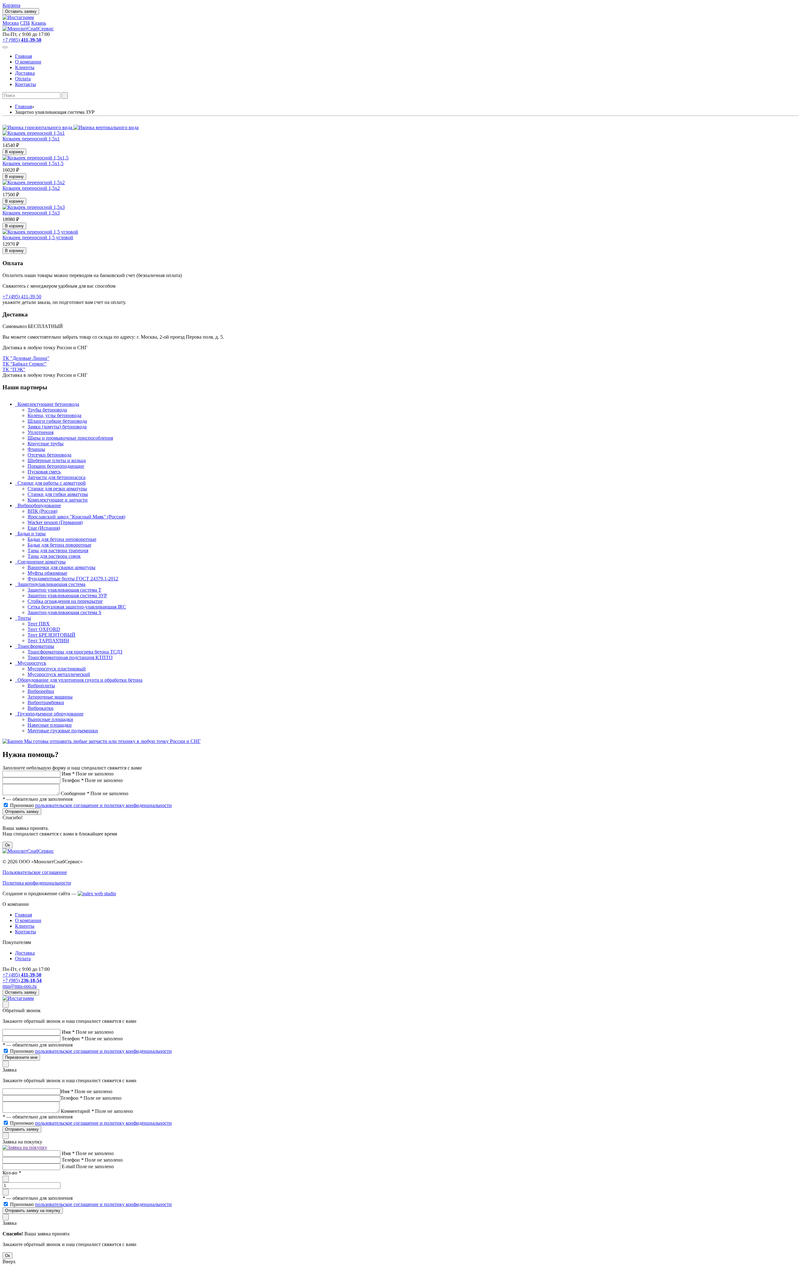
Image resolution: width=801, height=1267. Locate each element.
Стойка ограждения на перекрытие (65, 601)
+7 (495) (22, 974)
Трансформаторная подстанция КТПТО (70, 657)
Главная (23, 56)
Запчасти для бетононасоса (56, 477)
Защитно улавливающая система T (64, 590)
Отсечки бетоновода (49, 454)
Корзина (11, 5)
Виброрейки (41, 691)
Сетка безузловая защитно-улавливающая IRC (77, 606)
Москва (11, 23)
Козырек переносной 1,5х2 (31, 188)
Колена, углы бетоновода (54, 415)
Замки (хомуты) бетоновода (57, 426)
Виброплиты (41, 685)
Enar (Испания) (44, 528)
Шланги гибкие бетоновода (57, 421)
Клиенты (24, 67)
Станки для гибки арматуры (58, 494)
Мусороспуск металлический (59, 674)
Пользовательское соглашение (35, 872)
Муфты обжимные (47, 573)
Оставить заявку (21, 11)
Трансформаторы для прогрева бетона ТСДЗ (75, 651)
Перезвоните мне (21, 1057)
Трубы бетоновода (47, 409)
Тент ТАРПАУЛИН (48, 640)
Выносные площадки (50, 719)
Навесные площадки (50, 725)
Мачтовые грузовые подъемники (63, 730)
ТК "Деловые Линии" (26, 358)
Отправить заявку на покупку (32, 1210)
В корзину (14, 151)
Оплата (23, 78)
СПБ (25, 23)
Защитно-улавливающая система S (64, 612)
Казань (38, 23)
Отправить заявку (22, 811)
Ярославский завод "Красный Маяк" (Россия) (76, 516)
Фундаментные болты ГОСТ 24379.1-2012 (73, 578)
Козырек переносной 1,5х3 (31, 212)
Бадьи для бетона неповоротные (62, 539)
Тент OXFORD (44, 629)
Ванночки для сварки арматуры (61, 567)
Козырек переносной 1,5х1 (31, 138)
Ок (7, 845)
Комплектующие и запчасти (58, 499)
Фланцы (36, 449)
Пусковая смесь (44, 471)
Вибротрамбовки (46, 702)
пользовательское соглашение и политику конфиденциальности (103, 805)
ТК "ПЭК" (14, 369)
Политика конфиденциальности (37, 883)
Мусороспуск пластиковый (57, 668)
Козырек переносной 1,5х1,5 (33, 163)
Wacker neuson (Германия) (55, 522)
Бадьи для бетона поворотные (59, 545)
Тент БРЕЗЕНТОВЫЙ (51, 635)
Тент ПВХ (39, 623)
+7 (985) (22, 40)
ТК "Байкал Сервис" (25, 363)
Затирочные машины (50, 696)
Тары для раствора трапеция (58, 550)
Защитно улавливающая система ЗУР (67, 595)
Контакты (25, 84)
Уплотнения (41, 432)
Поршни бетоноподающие (56, 466)
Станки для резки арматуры (57, 488)
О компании (28, 61)
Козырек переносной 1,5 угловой (38, 237)
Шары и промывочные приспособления (70, 438)
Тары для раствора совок (54, 556)
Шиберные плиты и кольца (57, 460)
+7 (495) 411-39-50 (22, 296)
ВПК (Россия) (42, 511)
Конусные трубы (46, 443)
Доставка (25, 73)
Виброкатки (41, 708)
